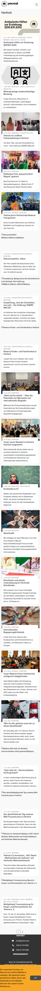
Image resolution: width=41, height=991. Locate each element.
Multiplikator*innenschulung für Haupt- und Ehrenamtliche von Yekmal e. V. (18, 907)
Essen (29, 37)
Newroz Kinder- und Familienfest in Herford (20, 352)
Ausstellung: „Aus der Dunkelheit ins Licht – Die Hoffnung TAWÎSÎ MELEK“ (18, 305)
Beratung (7, 89)
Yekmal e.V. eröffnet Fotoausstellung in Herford (16, 136)
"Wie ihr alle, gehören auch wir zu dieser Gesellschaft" (19, 724)
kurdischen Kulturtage (22, 254)
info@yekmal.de (22, 940)
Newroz (15, 213)
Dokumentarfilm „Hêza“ (14, 258)
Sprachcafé (8, 533)
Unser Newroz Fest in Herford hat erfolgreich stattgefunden (19, 675)
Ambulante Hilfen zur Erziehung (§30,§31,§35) (18, 43)
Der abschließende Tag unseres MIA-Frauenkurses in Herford (18, 815)
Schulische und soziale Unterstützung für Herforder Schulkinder (16, 583)
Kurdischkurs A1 (11, 488)
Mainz (23, 40)
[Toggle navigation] (37, 4)
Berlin (14, 37)
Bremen (6, 40)
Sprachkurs (25, 486)
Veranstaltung (26, 133)
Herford (22, 37)
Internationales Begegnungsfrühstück (13, 631)
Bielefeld (15, 40)
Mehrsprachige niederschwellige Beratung (19, 92)
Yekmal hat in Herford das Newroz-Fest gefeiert (19, 216)
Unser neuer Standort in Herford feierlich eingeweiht (18, 443)
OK (35, 978)
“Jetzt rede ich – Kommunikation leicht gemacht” (18, 771)
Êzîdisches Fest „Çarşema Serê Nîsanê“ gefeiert (18, 175)
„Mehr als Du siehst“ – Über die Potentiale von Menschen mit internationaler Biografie (18, 398)
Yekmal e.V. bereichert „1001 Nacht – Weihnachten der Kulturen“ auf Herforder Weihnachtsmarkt (19, 858)
